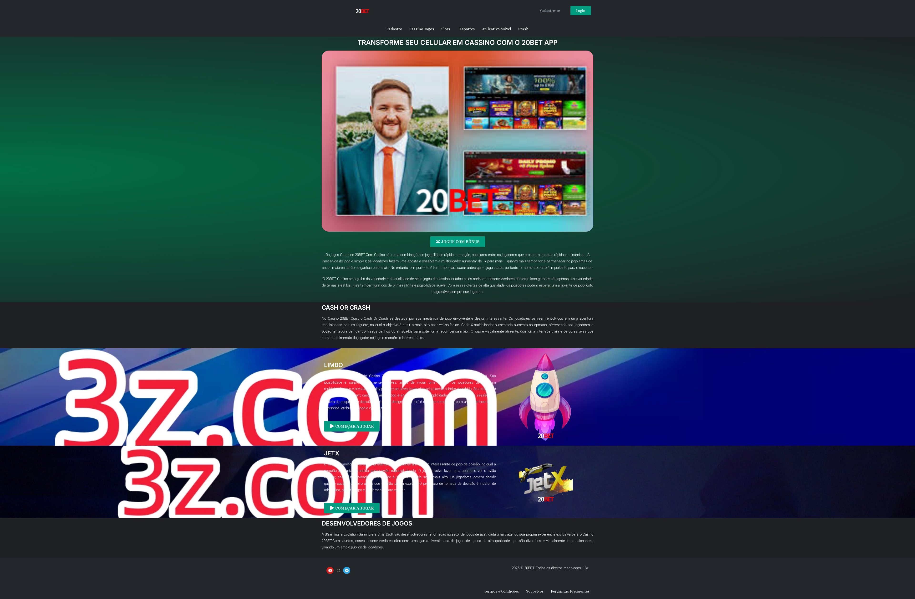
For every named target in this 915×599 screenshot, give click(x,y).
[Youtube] (330, 570)
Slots (445, 28)
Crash (523, 28)
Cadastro (394, 28)
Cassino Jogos (421, 28)
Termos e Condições (501, 591)
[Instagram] (338, 570)
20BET (331, 279)
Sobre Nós (535, 591)
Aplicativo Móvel (496, 28)
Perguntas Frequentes (570, 591)
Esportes (467, 28)
